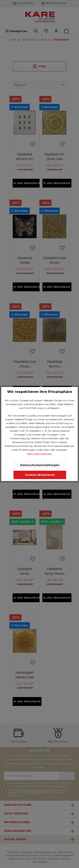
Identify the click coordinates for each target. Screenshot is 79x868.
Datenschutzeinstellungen (39, 465)
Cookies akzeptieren (40, 474)
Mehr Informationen (39, 453)
